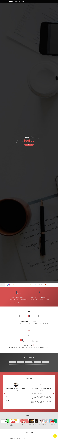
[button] (4, 393)
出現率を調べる (23, 1)
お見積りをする (17, 1)
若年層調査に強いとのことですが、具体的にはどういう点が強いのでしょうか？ (22, 436)
